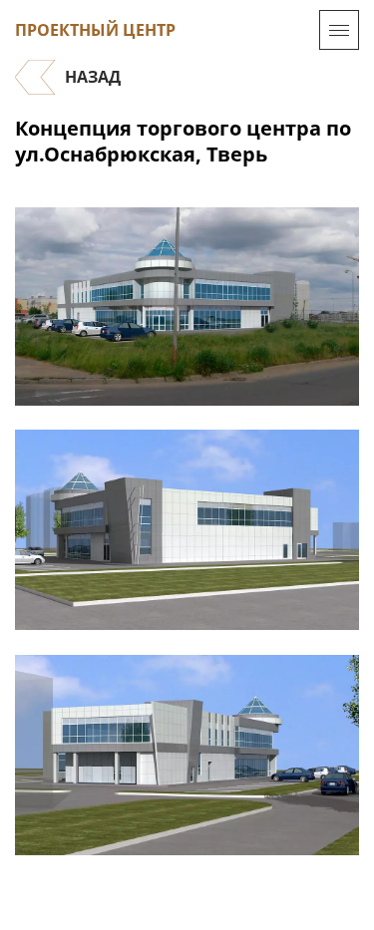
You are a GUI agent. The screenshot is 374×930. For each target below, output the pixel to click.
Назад (93, 77)
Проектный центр (95, 30)
